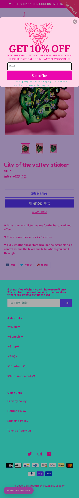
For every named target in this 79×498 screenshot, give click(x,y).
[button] (75, 21)
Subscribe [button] (39, 75)
